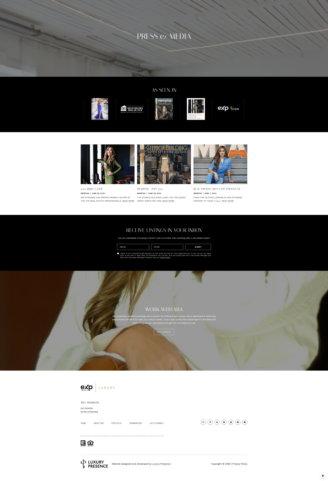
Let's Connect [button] (164, 332)
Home (83, 423)
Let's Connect (157, 423)
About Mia (99, 423)
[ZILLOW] (230, 422)
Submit (198, 247)
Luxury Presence (161, 463)
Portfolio (116, 423)
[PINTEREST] (237, 422)
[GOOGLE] (224, 422)
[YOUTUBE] (244, 422)
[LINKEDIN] (217, 422)
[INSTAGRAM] (203, 422)
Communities (135, 423)
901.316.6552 (87, 408)
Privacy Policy (165, 257)
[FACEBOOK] (210, 422)
